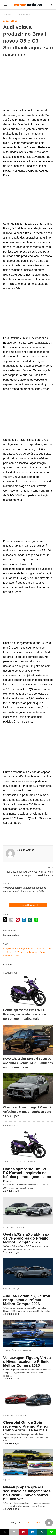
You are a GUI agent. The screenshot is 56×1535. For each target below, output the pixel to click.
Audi (5, 1289)
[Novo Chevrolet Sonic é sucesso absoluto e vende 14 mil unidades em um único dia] (28, 1040)
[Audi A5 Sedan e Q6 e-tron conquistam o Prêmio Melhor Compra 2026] (28, 1271)
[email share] (11, 920)
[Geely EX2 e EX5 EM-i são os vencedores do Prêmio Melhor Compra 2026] (28, 1210)
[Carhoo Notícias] (28, 4)
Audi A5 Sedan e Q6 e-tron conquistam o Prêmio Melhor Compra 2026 (26, 1300)
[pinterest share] (18, 920)
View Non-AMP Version (36, 1523)
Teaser (10, 952)
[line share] (36, 920)
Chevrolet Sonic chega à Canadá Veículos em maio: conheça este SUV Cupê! (27, 1112)
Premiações (17, 1227)
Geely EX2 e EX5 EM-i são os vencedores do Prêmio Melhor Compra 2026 (26, 1238)
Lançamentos (24, 14)
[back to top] (49, 1522)
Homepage (8, 14)
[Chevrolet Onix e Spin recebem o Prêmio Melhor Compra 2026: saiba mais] (28, 1398)
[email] (14, 1532)
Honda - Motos (11, 1162)
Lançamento (9, 948)
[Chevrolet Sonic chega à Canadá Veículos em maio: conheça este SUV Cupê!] (28, 1088)
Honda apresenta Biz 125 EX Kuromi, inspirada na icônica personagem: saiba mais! (24, 1014)
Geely (6, 1227)
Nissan (6, 1480)
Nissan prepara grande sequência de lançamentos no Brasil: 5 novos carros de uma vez (27, 1493)
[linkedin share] (24, 920)
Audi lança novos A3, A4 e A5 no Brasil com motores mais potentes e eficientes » (29, 873)
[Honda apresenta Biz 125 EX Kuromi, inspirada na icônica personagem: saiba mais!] (28, 991)
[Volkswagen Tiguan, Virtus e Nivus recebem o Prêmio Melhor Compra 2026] (28, 1333)
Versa (20, 952)
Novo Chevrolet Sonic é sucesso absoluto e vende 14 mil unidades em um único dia (28, 1063)
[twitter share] (5, 919)
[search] (51, 5)
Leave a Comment (28, 905)
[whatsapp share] (30, 920)
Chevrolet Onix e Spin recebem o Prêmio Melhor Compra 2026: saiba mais (26, 1426)
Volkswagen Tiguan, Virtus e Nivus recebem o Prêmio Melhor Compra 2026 (27, 1361)
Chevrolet (9, 1415)
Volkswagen (24, 1350)
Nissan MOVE (44, 948)
